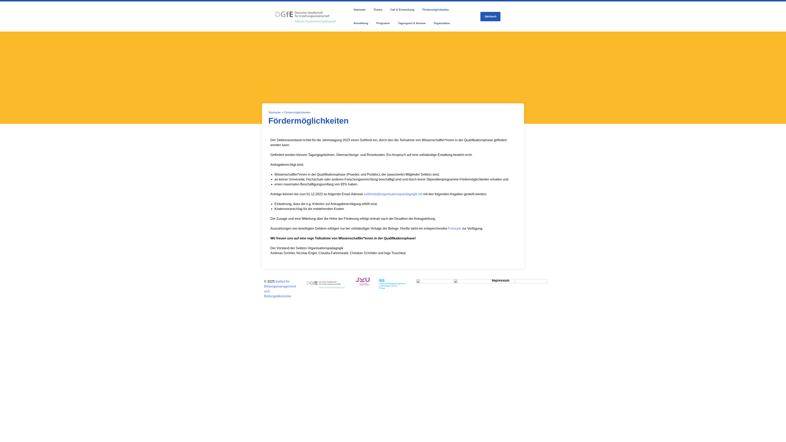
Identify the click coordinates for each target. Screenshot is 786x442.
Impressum (500, 280)
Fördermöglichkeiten (435, 9)
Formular (454, 228)
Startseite (359, 9)
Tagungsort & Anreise (412, 23)
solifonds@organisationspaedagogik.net (393, 194)
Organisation (442, 23)
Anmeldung (360, 23)
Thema (378, 9)
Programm (383, 23)
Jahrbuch (490, 16)
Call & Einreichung (402, 9)
